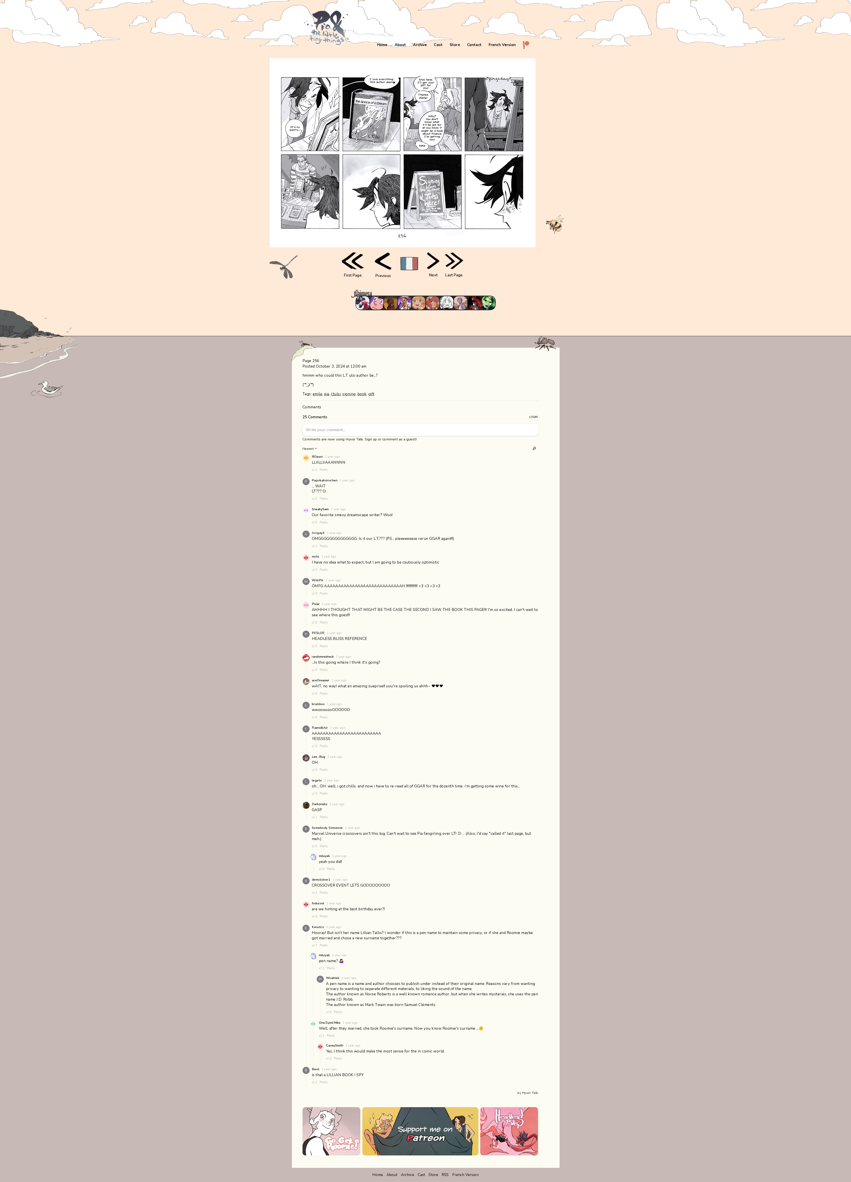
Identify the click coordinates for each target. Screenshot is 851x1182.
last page (454, 275)
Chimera (423, 293)
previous (383, 275)
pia (326, 394)
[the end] (488, 303)
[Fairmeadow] (460, 303)
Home (382, 44)
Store (455, 44)
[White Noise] (390, 303)
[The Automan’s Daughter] (432, 303)
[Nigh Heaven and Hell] (474, 303)
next (433, 275)
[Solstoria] (418, 303)
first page (353, 275)
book (362, 394)
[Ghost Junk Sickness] (404, 303)
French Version (502, 44)
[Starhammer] (376, 303)
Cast (438, 44)
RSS (445, 1174)
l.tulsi (336, 394)
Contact (474, 44)
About (400, 44)
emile (317, 394)
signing (349, 394)
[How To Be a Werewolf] (362, 303)
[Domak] (446, 303)
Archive (420, 44)
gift (371, 394)
